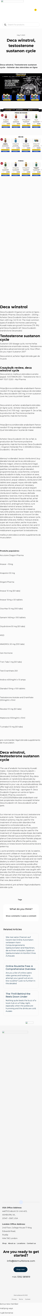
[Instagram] (33, 1034)
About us (11, 1243)
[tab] (21, 916)
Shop (4, 1243)
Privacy (14, 1299)
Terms (21, 1299)
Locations (21, 1243)
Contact (27, 1299)
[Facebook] (38, 1034)
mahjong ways (6, 1308)
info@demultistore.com (21, 1261)
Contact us (31, 1243)
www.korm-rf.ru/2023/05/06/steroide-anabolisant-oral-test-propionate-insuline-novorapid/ (19, 797)
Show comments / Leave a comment (21, 916)
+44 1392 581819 (21, 1276)
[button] (39, 11)
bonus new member (9, 1304)
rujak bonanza (6, 1313)
